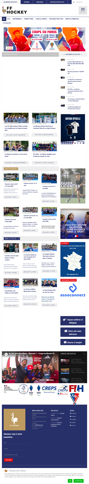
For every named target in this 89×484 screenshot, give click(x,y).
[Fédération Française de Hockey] (14, 10)
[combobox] (80, 2)
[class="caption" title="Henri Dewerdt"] (11, 177)
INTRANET (26, 2)
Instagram (73, 419)
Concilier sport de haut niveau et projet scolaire (11, 258)
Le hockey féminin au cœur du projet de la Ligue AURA (30, 257)
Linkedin (73, 422)
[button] (53, 54)
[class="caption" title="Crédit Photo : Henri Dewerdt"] (49, 178)
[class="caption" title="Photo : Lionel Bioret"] (30, 247)
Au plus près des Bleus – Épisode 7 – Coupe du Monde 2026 (78, 361)
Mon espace (40, 2)
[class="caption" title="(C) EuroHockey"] (63, 97)
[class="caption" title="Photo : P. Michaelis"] (46, 10)
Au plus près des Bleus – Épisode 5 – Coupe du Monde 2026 (78, 380)
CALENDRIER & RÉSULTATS (10, 2)
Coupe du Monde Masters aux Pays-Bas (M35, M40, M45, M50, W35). (76, 63)
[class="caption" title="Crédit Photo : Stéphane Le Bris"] (49, 211)
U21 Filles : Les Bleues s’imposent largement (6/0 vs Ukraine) (75, 91)
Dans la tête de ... (11, 239)
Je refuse (78, 481)
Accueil (4, 19)
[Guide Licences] (72, 186)
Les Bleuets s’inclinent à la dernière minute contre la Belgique (75, 81)
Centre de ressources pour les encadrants (56, 424)
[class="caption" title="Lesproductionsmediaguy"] (44, 147)
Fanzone (73, 425)
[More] (84, 354)
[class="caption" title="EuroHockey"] (44, 121)
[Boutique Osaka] (73, 129)
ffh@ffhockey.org (39, 425)
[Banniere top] (44, 39)
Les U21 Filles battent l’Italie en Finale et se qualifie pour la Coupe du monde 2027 (16, 128)
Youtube (73, 416)
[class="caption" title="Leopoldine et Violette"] (11, 248)
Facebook (73, 413)
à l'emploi (74, 342)
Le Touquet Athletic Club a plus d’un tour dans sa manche (49, 256)
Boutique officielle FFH (57, 2)
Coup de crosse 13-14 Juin (59, 10)
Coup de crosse (10, 169)
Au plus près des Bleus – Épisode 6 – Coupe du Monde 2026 (78, 370)
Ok (70, 481)
